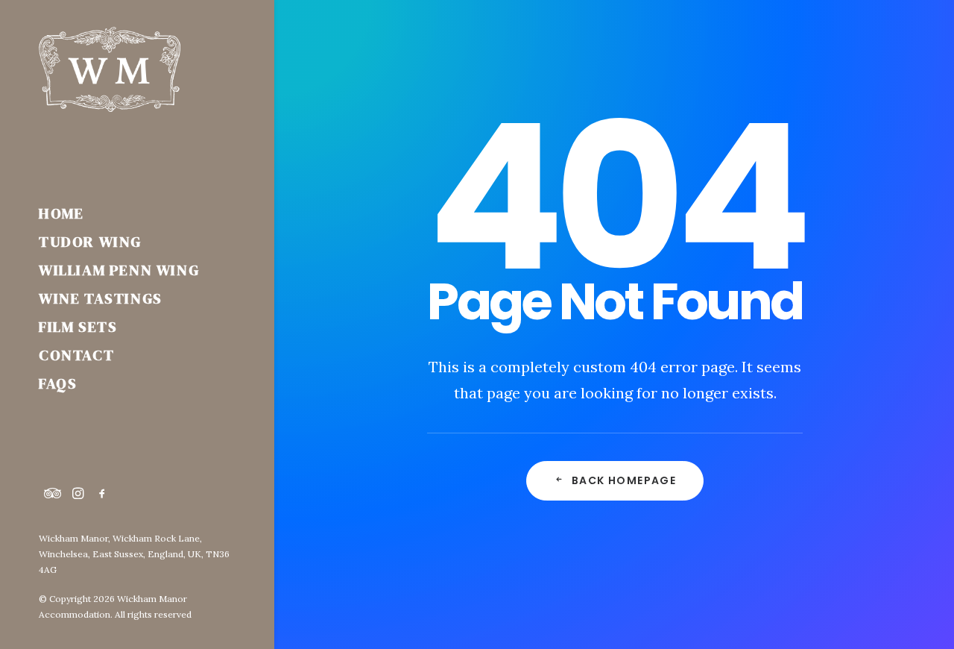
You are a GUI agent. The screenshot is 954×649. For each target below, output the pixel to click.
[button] (53, 494)
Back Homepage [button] (624, 480)
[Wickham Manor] (136, 69)
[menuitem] (53, 494)
